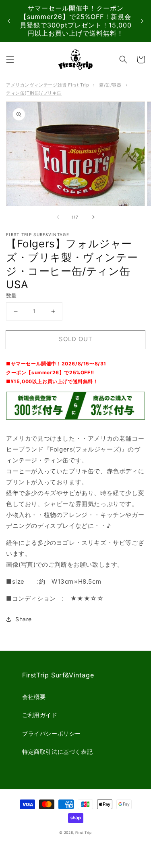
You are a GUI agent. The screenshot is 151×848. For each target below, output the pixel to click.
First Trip (83, 833)
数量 (11, 295)
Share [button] (23, 619)
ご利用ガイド (40, 714)
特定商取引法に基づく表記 (57, 751)
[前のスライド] (9, 21)
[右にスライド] (93, 217)
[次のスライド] (142, 21)
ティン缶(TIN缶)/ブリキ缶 (34, 93)
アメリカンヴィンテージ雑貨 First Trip (47, 85)
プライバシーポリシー (51, 733)
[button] (10, 59)
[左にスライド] (58, 217)
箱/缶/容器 (110, 85)
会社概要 (34, 696)
